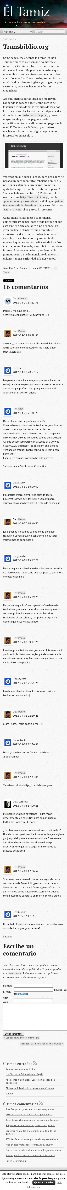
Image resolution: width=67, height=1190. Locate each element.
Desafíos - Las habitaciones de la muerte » (41, 1043)
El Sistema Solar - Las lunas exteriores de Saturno (30, 1088)
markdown (15, 973)
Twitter (17, 209)
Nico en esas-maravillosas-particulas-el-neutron (29, 1144)
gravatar (22, 993)
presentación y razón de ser (21, 201)
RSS (6, 209)
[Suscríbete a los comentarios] (41, 1103)
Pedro (21, 331)
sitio (20, 409)
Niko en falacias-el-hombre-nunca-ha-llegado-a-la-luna (33, 1150)
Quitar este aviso (44, 1182)
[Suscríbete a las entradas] (35, 1063)
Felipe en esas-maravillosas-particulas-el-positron (30, 1125)
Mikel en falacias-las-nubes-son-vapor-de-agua (29, 1114)
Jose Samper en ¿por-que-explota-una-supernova (30, 1109)
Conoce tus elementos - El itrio (21, 1069)
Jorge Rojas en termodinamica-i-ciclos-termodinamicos (32, 1120)
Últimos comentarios (20, 1104)
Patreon (9, 1093)
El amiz (26, 13)
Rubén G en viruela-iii (16, 1160)
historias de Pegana (35, 115)
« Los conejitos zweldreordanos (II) (21, 1037)
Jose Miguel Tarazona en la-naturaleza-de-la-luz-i (30, 1155)
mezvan (22, 298)
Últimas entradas (17, 1064)
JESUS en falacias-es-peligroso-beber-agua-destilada (32, 1139)
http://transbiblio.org (33, 197)
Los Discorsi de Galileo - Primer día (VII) (24, 1074)
